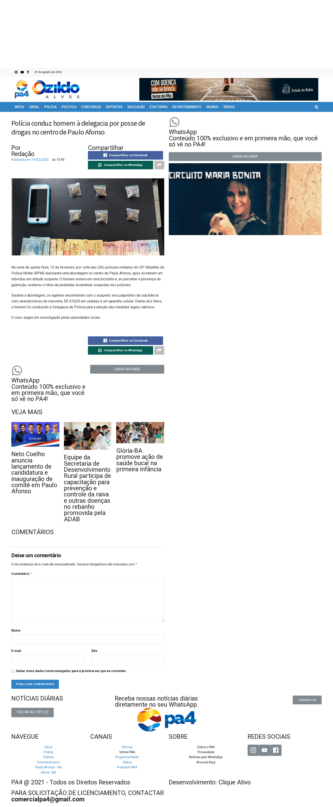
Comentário (21, 573)
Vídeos (229, 107)
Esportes (114, 107)
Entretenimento (186, 107)
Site (94, 651)
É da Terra (158, 107)
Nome (15, 630)
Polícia (50, 107)
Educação (136, 107)
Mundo (212, 107)
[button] (127, 369)
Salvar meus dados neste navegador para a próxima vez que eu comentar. (71, 671)
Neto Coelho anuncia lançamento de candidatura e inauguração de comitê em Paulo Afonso (34, 473)
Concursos (91, 107)
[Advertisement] (166, 34)
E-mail (16, 651)
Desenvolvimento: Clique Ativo (210, 782)
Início (19, 107)
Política (69, 107)
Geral (34, 107)
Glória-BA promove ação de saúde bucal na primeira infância (139, 460)
